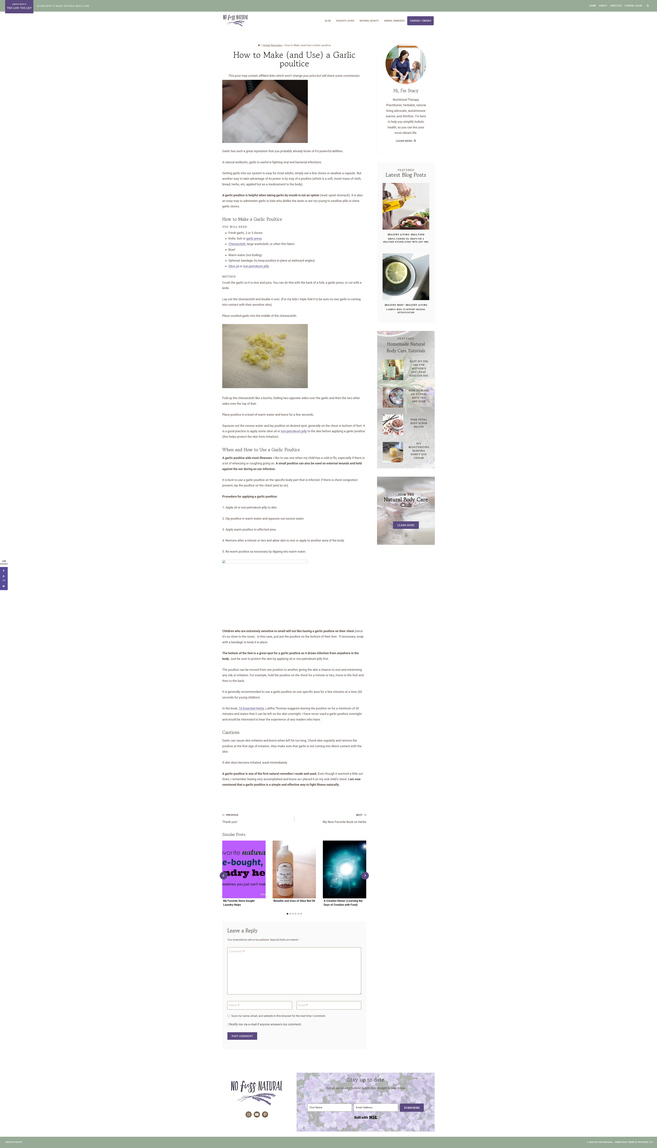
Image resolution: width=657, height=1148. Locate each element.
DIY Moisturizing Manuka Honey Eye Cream (419, 450)
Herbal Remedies (394, 20)
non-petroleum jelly (256, 266)
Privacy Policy (14, 1142)
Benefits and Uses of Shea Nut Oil (294, 901)
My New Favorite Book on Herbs (344, 818)
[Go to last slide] (223, 876)
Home (592, 5)
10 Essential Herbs (251, 708)
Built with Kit (365, 1117)
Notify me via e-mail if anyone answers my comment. (266, 1024)
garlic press (254, 238)
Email (303, 1005)
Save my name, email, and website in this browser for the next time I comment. (278, 1016)
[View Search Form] (647, 5)
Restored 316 (645, 1142)
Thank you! (230, 818)
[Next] (365, 876)
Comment (237, 951)
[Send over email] (4, 586)
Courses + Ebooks (420, 20)
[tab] (287, 914)
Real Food (417, 234)
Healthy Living (345, 20)
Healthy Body (394, 305)
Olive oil (233, 266)
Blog (328, 20)
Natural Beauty (369, 20)
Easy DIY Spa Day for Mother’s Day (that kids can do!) (418, 368)
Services (616, 5)
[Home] (259, 45)
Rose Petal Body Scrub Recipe (418, 423)
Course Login (633, 5)
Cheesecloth (237, 244)
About (603, 5)
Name (234, 1005)
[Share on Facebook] (4, 571)
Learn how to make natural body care (63, 5)
